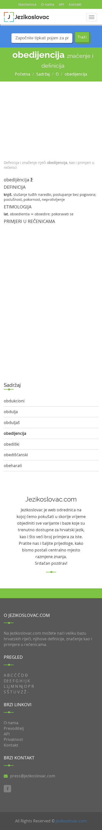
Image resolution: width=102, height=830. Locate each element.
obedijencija (76, 74)
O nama (47, 4)
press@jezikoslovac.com (32, 776)
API (61, 4)
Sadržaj (43, 74)
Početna (22, 74)
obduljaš (12, 422)
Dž (6, 681)
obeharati (13, 465)
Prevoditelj (14, 728)
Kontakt (75, 4)
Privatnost (13, 739)
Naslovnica (27, 4)
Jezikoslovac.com (71, 821)
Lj (8, 686)
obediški (11, 444)
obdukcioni (14, 401)
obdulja (11, 411)
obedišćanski (16, 454)
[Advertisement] (51, 119)
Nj (21, 686)
